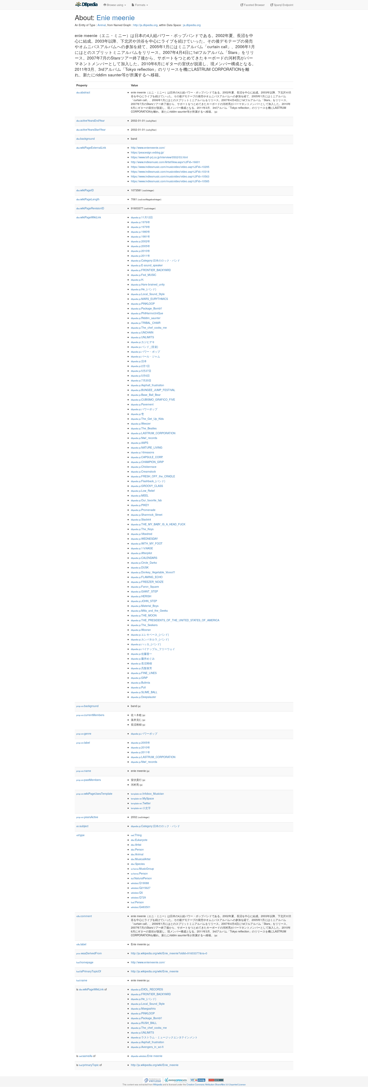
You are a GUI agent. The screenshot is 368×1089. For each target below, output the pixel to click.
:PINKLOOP (143, 303)
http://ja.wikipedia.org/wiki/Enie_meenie (154, 971)
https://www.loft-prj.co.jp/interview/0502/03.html (159, 157)
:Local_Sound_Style (148, 294)
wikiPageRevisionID (90, 208)
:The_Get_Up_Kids (147, 419)
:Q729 (138, 897)
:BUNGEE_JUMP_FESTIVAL (153, 390)
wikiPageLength (87, 199)
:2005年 (140, 246)
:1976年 (140, 222)
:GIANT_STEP (144, 591)
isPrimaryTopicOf (88, 971)
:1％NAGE (142, 548)
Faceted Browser (254, 5)
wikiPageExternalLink (91, 147)
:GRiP (139, 678)
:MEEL (140, 495)
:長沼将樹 (141, 663)
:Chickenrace (143, 467)
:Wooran (141, 630)
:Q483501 (140, 907)
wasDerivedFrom (89, 953)
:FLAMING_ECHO (147, 577)
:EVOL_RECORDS (147, 989)
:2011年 (140, 255)
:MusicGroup (142, 868)
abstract (83, 92)
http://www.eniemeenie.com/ (148, 147)
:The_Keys (142, 529)
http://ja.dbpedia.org (145, 25)
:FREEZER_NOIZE (147, 582)
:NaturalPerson (141, 878)
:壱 (137, 414)
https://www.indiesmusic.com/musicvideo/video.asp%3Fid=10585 (170, 181)
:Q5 (137, 892)
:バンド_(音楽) (144, 347)
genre (83, 733)
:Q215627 (140, 888)
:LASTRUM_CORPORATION (153, 433)
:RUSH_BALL (144, 1023)
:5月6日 (140, 375)
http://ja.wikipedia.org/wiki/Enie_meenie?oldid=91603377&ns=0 (169, 953)
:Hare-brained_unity (148, 284)
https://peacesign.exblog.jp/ (147, 152)
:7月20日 (141, 380)
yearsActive (87, 817)
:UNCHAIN (142, 332)
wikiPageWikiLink (88, 217)
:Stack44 (141, 519)
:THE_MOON (144, 615)
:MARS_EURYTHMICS (149, 299)
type (80, 835)
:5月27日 (141, 371)
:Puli (138, 687)
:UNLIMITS (142, 337)
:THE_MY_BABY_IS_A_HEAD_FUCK (158, 524)
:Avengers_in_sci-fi (147, 1047)
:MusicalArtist (140, 859)
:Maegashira (143, 1008)
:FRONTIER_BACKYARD (151, 270)
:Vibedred (141, 534)
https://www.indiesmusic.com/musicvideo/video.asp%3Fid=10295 (170, 167)
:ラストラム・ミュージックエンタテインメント (164, 1037)
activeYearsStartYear (91, 129)
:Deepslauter (143, 697)
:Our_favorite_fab (146, 500)
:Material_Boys (145, 606)
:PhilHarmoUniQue (147, 313)
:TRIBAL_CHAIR (145, 323)
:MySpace (142, 798)
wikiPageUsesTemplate (94, 793)
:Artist (136, 844)
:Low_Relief (143, 491)
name (83, 771)
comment (84, 916)
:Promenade (143, 510)
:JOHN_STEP (144, 601)
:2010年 (140, 251)
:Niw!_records (144, 438)
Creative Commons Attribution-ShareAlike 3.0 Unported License (216, 1084)
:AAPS (139, 443)
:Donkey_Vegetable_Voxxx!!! (153, 572)
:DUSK (140, 567)
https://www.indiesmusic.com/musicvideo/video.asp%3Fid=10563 (170, 176)
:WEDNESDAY (144, 538)
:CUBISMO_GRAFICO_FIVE (153, 399)
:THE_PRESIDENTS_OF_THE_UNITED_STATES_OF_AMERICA (175, 620)
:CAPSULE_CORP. (147, 457)
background (85, 138)
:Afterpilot (141, 553)
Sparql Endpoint (283, 5)
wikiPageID (85, 190)
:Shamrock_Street (146, 514)
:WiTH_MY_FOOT (147, 543)
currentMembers (90, 715)
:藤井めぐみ (143, 658)
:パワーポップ (144, 409)
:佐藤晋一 (141, 654)
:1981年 (140, 236)
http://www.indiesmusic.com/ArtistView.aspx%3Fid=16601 (165, 162)
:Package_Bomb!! (146, 308)
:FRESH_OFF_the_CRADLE (153, 476)
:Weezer (141, 423)
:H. (137, 279)
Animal (102, 25)
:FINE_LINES (144, 673)
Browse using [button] (115, 5)
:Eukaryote (139, 840)
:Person (137, 849)
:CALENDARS (144, 558)
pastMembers (88, 780)
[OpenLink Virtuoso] (152, 1079)
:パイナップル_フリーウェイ (153, 649)
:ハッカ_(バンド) (146, 644)
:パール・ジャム (145, 356)
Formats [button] (140, 5)
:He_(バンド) (143, 289)
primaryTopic (89, 1065)
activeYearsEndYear (90, 120)
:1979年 (140, 227)
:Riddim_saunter (145, 318)
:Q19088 (140, 883)
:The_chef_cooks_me (149, 327)
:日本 (139, 361)
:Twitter (141, 803)
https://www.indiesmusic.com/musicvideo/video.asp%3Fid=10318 (170, 171)
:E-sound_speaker (147, 265)
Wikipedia (157, 1084)
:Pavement (142, 404)
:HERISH (141, 596)
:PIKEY (140, 505)
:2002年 (140, 241)
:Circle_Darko (144, 562)
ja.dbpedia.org (192, 25)
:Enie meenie (146, 1056)
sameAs (85, 1056)
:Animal (137, 854)
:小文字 (141, 808)
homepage (84, 962)
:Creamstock (143, 471)
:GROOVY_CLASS (147, 486)
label (83, 742)
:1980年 (140, 231)
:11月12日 (142, 217)
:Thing (136, 835)
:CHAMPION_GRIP (147, 462)
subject (82, 826)
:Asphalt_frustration (147, 385)
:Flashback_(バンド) (148, 481)
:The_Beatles (144, 428)
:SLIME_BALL (144, 692)
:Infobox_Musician (147, 793)
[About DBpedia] (86, 5)
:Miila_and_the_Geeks (149, 610)
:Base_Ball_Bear (146, 395)
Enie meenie (115, 17)
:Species (138, 864)
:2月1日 (140, 366)
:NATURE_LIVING (146, 447)
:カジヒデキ (143, 342)
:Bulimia (140, 682)
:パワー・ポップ (145, 351)
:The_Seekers (144, 625)
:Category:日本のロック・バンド (155, 260)
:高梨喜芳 (141, 668)
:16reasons (142, 452)
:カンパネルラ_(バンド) (150, 639)
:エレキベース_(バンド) (150, 634)
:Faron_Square (145, 586)
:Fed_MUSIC (143, 275)
